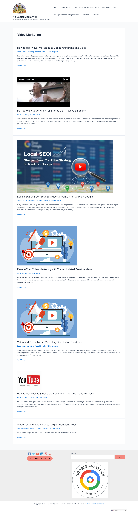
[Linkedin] (41, 453)
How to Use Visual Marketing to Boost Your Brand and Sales (51, 47)
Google (19, 200)
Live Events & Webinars (90, 15)
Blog (114, 7)
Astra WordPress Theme (95, 504)
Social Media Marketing (25, 52)
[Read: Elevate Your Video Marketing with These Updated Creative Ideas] (47, 246)
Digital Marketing (23, 428)
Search (73, 453)
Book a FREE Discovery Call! (40, 458)
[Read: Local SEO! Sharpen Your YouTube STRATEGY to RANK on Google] (65, 166)
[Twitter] (33, 453)
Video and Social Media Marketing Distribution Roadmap (49, 342)
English (116, 510)
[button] (71, 7)
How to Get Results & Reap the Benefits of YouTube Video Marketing (56, 393)
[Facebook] (29, 453)
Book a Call (106, 7)
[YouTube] (37, 453)
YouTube (47, 200)
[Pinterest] (45, 453)
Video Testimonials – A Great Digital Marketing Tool (46, 424)
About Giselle (65, 7)
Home (56, 7)
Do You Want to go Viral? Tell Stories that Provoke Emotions (51, 110)
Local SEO (26, 200)
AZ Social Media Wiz (25, 16)
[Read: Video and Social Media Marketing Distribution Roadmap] (47, 318)
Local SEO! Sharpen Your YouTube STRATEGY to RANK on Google (55, 196)
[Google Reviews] (50, 453)
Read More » (21, 66)
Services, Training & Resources (86, 7)
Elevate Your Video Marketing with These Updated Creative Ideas (54, 269)
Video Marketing (40, 52)
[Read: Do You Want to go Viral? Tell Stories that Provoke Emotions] (43, 92)
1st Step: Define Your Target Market (66, 15)
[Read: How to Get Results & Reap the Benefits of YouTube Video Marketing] (29, 380)
